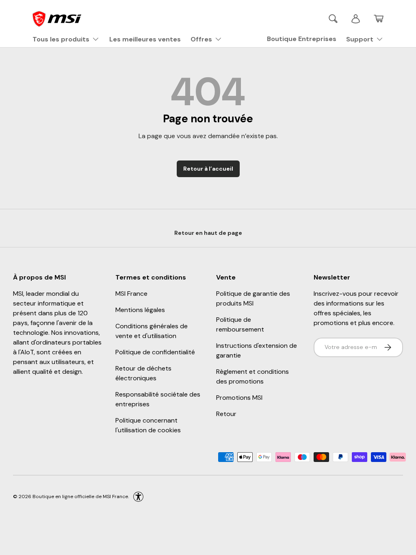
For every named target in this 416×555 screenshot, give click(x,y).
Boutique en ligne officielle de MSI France (80, 496)
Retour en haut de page (208, 232)
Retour (226, 414)
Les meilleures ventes (145, 39)
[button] (379, 19)
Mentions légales (140, 310)
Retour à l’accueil (208, 168)
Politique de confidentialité (155, 352)
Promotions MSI (239, 397)
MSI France (131, 293)
